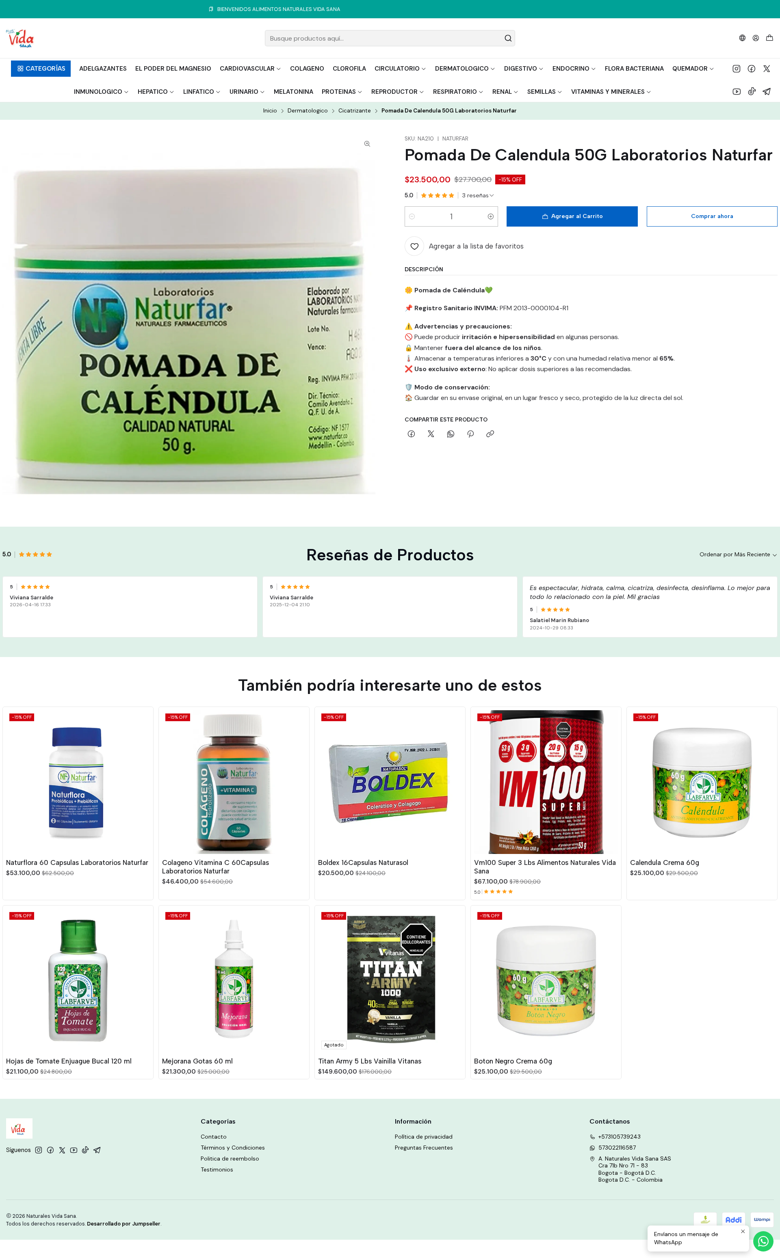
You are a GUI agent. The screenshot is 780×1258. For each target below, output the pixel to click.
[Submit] (508, 38)
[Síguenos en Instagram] (736, 68)
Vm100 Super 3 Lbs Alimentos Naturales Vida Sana (545, 866)
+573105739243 (619, 1136)
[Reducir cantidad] (412, 216)
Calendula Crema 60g (664, 862)
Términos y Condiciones (233, 1147)
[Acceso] (755, 38)
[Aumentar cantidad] (491, 216)
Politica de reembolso (230, 1158)
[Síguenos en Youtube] (736, 91)
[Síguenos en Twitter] (766, 68)
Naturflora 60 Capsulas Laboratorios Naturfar (77, 862)
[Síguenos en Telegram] (767, 91)
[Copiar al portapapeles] (490, 434)
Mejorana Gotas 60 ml (197, 1061)
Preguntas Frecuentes (424, 1147)
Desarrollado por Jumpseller (123, 1223)
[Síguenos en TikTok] (752, 91)
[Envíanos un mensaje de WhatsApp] (763, 1241)
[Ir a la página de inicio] (20, 38)
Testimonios (217, 1169)
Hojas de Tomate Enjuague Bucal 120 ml (69, 1061)
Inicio (270, 111)
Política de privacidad (424, 1136)
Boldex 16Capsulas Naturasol (363, 862)
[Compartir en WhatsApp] (450, 434)
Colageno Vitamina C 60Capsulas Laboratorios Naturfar (215, 866)
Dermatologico (308, 111)
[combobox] (390, 38)
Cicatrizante (354, 111)
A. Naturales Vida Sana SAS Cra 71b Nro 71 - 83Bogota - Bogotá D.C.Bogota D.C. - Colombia (634, 1169)
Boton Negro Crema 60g (513, 1061)
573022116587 (617, 1147)
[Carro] (769, 38)
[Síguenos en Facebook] (751, 68)
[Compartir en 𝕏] (431, 434)
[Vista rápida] (143, 780)
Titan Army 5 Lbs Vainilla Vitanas (369, 1061)
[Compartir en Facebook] (411, 434)
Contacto (214, 1136)
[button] (41, 69)
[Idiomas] (742, 38)
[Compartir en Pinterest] (470, 434)
